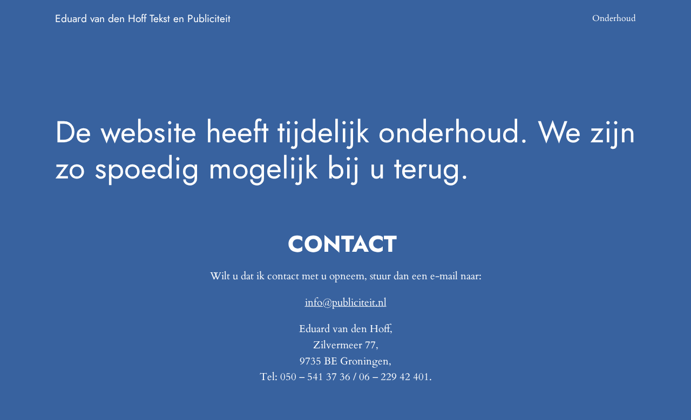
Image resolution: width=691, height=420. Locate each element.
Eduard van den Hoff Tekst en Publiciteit (143, 18)
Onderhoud (614, 18)
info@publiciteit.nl (346, 302)
